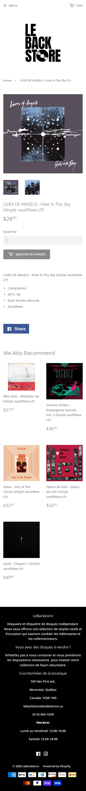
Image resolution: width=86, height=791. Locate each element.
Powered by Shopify (56, 766)
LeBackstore (30, 766)
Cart (79, 5)
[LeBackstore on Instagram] (46, 754)
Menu (13, 5)
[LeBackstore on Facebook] (38, 754)
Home (7, 80)
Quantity (10, 231)
